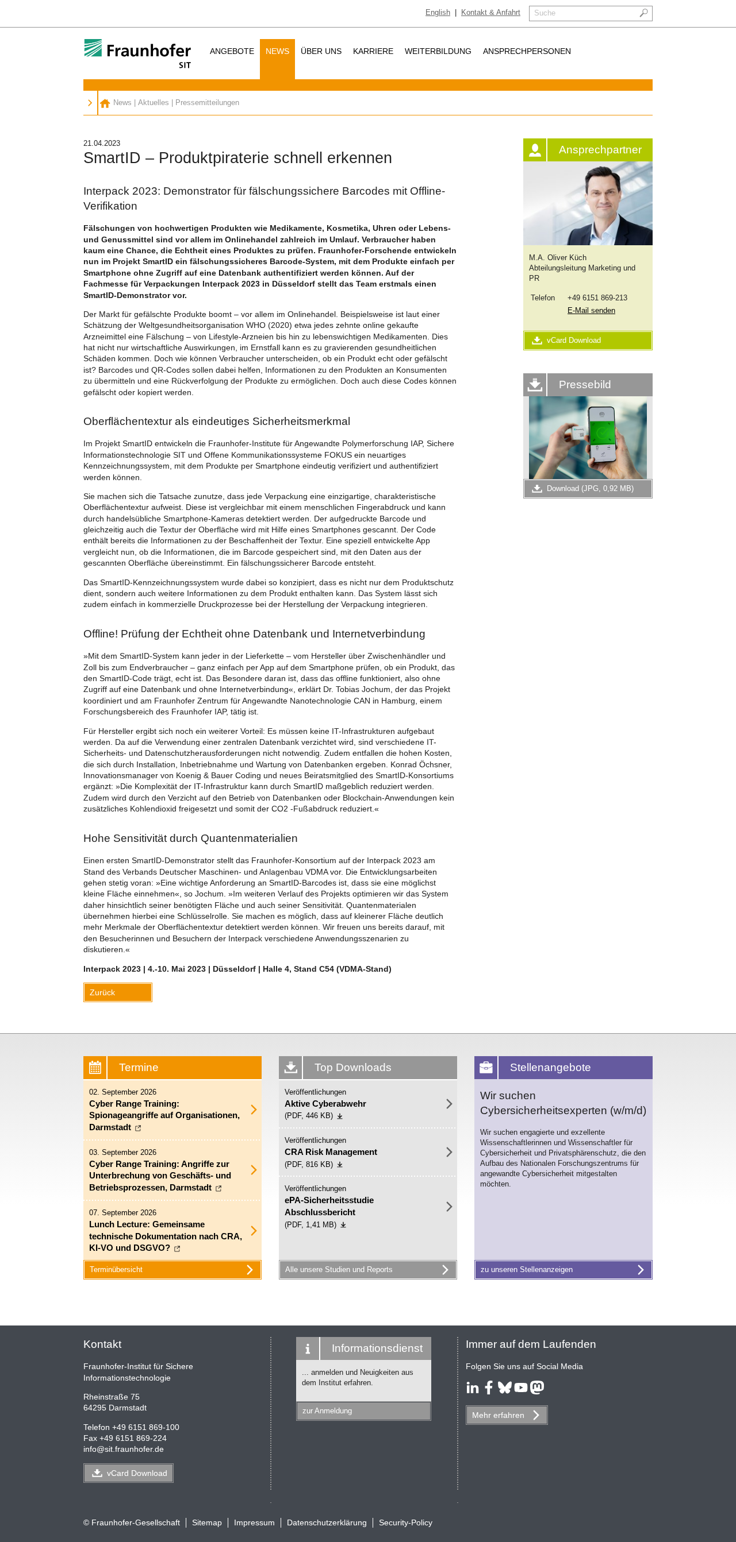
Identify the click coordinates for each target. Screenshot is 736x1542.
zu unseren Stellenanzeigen (527, 1269)
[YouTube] (521, 1391)
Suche (544, 13)
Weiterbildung (438, 51)
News (277, 51)
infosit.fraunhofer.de (123, 1449)
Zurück (102, 992)
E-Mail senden (591, 310)
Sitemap (207, 1522)
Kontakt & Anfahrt (490, 12)
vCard (137, 1473)
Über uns (321, 51)
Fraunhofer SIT (105, 103)
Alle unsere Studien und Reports (339, 1269)
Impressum (254, 1522)
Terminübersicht (116, 1269)
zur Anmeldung (327, 1410)
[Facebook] (489, 1391)
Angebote (232, 51)
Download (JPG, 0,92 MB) (590, 488)
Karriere (373, 51)
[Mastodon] (537, 1391)
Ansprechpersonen (527, 51)
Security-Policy (405, 1522)
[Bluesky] (505, 1391)
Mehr (498, 1415)
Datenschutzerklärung (327, 1522)
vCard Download (574, 340)
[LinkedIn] (473, 1391)
